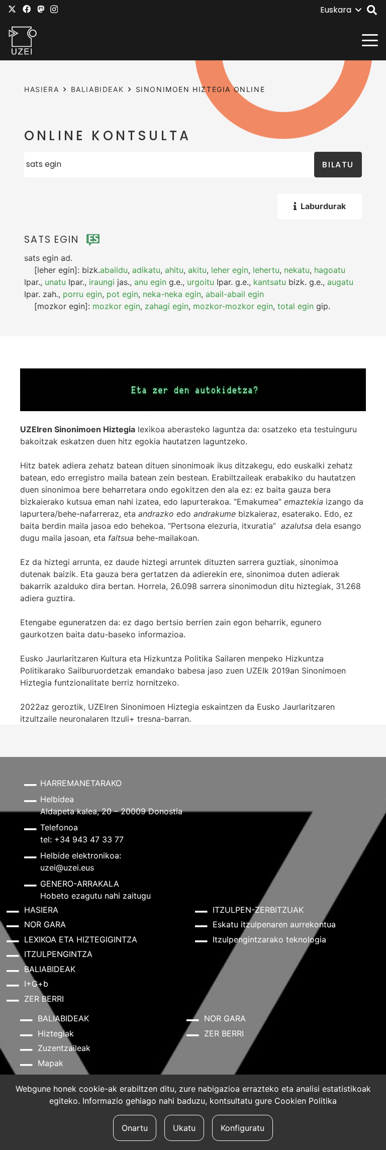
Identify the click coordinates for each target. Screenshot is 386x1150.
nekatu (297, 270)
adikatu (146, 270)
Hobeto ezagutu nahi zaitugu (95, 896)
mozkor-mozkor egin (233, 306)
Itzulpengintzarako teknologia (269, 939)
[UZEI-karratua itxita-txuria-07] (23, 40)
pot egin (122, 294)
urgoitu (200, 282)
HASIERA (41, 89)
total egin (295, 306)
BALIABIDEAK (97, 89)
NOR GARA (45, 924)
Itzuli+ (123, 719)
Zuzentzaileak (64, 1048)
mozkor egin (116, 306)
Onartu (135, 1128)
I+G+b (36, 984)
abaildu (114, 270)
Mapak (50, 1063)
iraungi (102, 282)
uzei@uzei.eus (67, 867)
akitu (197, 270)
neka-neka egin (172, 294)
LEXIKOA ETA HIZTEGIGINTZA (80, 939)
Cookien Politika (305, 1101)
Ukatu (184, 1128)
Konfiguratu (242, 1128)
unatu (55, 282)
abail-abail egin (235, 294)
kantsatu (269, 282)
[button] (340, 10)
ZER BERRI (44, 999)
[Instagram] (54, 9)
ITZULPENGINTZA (58, 954)
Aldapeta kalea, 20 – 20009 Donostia (111, 811)
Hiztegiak (56, 1033)
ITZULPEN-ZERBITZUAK (258, 910)
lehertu (266, 270)
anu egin (150, 282)
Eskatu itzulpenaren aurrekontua (274, 924)
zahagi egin (166, 306)
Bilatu (338, 164)
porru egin (82, 294)
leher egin (229, 270)
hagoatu (329, 270)
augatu (340, 282)
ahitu (174, 270)
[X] (12, 9)
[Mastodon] (40, 9)
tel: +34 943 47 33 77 (82, 839)
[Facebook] (27, 9)
